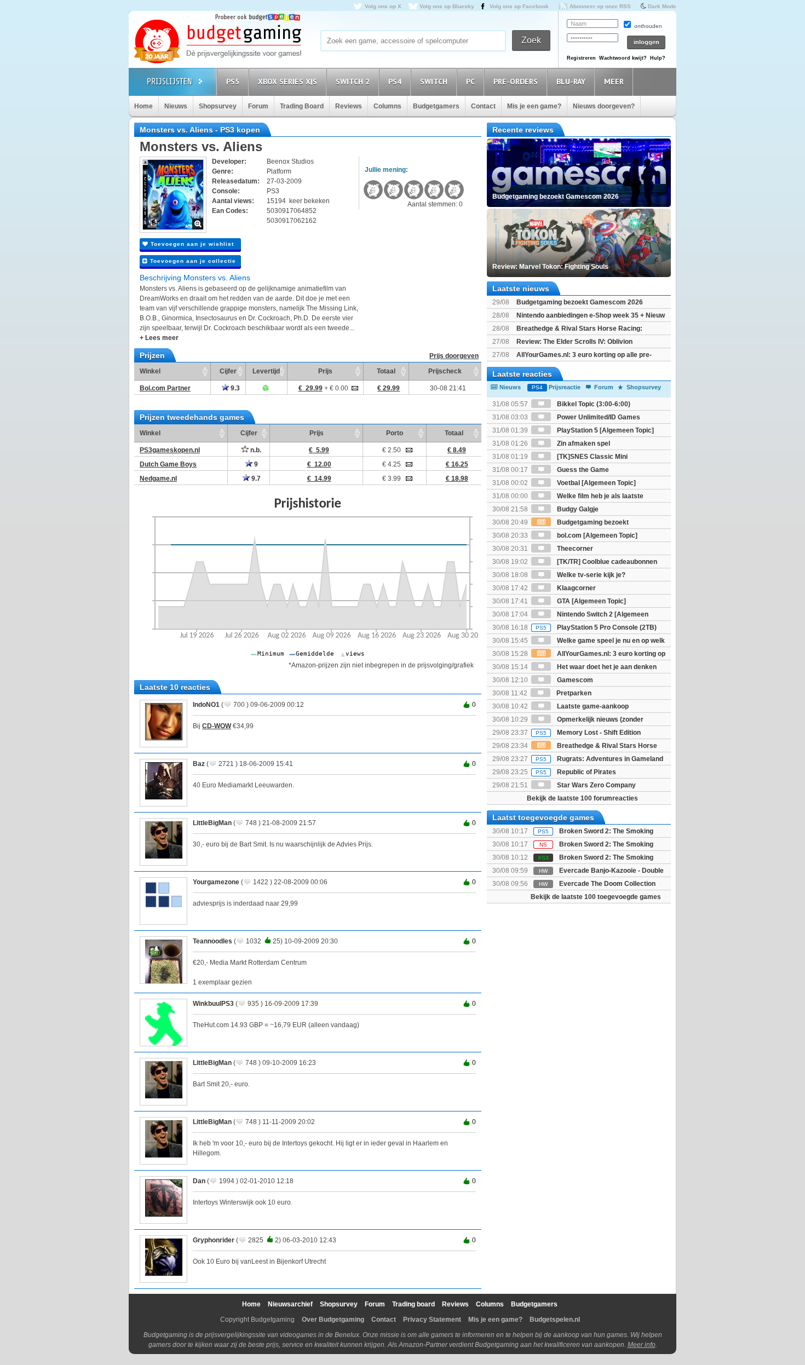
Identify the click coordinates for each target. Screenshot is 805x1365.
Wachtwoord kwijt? (623, 58)
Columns (387, 106)
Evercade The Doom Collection (607, 884)
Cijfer (228, 371)
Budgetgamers (436, 106)
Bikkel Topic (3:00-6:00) (592, 404)
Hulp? (657, 58)
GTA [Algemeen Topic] (590, 601)
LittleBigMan (212, 823)
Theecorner (574, 548)
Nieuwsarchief (290, 1304)
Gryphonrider (213, 1240)
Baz (199, 764)
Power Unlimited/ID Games (597, 417)
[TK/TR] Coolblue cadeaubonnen (606, 562)
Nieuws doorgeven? (604, 106)
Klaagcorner (575, 588)
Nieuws (175, 106)
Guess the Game (582, 470)
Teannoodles (212, 941)
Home (143, 106)
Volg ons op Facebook (519, 6)
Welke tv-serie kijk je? (590, 575)
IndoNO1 (206, 705)
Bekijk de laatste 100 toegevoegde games (596, 897)
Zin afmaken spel (582, 443)
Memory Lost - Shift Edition (588, 732)
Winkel (150, 371)
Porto (394, 433)
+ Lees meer (159, 338)
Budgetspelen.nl (555, 1319)
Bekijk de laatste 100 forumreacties (582, 798)
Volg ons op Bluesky (446, 6)
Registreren (581, 58)
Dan (199, 1181)
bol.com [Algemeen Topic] (596, 535)
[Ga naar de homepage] (217, 42)
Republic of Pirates (576, 772)
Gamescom (574, 680)
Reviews (348, 106)
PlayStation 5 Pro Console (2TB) (596, 627)
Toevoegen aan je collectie (192, 261)
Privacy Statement (432, 1319)
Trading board (413, 1304)
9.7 (255, 478)
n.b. (255, 450)
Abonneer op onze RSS (600, 6)
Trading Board (302, 106)
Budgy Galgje (577, 509)
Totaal (386, 371)
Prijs (325, 371)
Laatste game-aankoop (592, 706)
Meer (614, 82)
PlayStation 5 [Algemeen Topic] (604, 430)
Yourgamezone (216, 882)
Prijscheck (445, 371)
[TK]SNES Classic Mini (591, 456)
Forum (258, 106)
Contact (483, 106)
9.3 (234, 388)
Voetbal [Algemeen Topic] (595, 483)
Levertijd (266, 371)
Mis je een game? (534, 106)
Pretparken (573, 693)
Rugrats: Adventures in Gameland (599, 759)
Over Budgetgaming (333, 1319)
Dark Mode (662, 6)
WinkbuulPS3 (213, 1003)
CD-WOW (216, 726)
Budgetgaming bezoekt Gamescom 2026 (579, 302)
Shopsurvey (218, 106)
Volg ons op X (383, 6)
